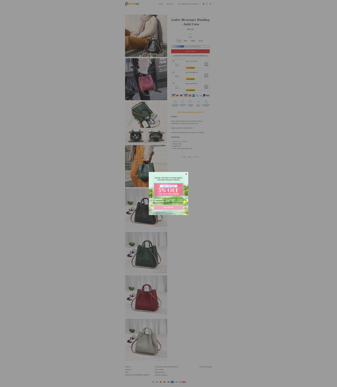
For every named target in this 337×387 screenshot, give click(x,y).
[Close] (186, 174)
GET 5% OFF (168, 207)
